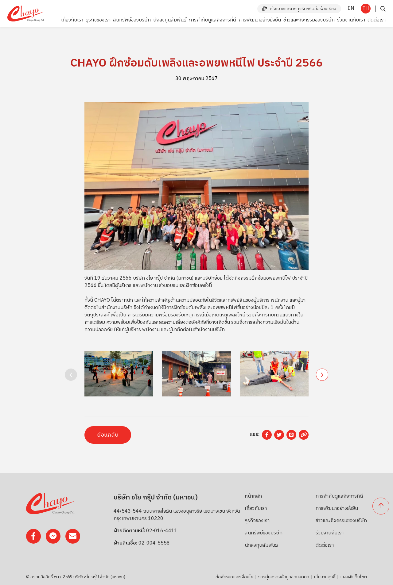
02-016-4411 (161, 531)
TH (365, 8)
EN (351, 8)
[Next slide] (322, 375)
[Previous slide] (71, 375)
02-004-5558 (154, 543)
